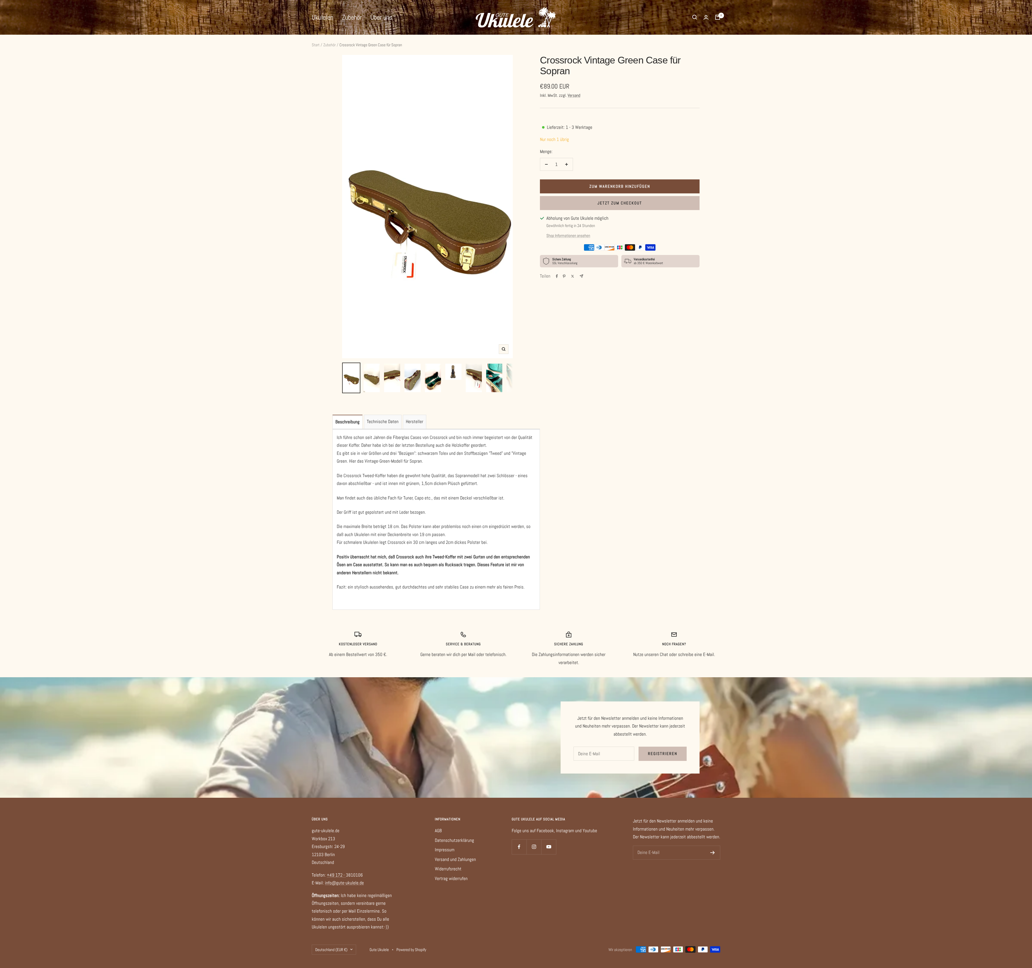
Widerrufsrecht (448, 869)
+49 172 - (336, 875)
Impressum (444, 850)
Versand (574, 95)
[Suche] (694, 17)
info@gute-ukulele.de (344, 883)
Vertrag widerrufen (451, 878)
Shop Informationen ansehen (568, 235)
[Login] (706, 17)
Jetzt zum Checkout (619, 202)
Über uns (381, 17)
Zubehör (352, 17)
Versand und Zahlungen (455, 859)
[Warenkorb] (717, 17)
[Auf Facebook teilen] (557, 276)
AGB (438, 831)
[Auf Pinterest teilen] (564, 276)
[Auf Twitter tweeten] (572, 276)
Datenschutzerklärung (454, 840)
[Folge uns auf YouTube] (548, 846)
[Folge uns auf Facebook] (519, 846)
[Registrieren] (712, 852)
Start (316, 44)
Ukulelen (322, 17)
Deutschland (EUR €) (331, 949)
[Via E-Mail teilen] (581, 276)
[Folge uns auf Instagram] (533, 846)
